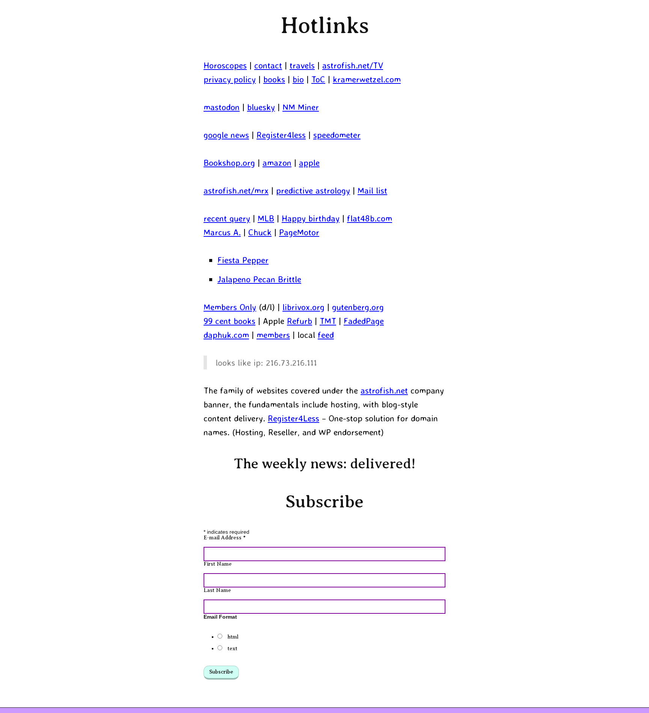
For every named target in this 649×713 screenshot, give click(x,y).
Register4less (281, 134)
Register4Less (293, 418)
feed (326, 334)
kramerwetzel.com (367, 79)
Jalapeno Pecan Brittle (259, 279)
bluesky (261, 106)
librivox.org (303, 306)
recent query (227, 218)
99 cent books (229, 320)
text (232, 648)
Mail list (372, 190)
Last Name (217, 590)
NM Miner (300, 106)
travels (302, 65)
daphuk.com (226, 334)
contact (268, 65)
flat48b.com (369, 218)
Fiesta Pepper (243, 259)
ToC (318, 79)
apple (309, 162)
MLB (266, 218)
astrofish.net (384, 390)
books (274, 79)
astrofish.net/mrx (236, 190)
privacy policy (230, 79)
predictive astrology (313, 190)
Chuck (260, 232)
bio (298, 79)
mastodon (222, 106)
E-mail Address (225, 537)
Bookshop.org (229, 162)
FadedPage (364, 320)
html (233, 637)
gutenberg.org (358, 306)
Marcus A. (222, 232)
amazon (277, 162)
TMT (328, 320)
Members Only (230, 306)
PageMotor (299, 232)
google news (226, 134)
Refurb (299, 320)
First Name (218, 564)
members (273, 334)
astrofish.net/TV (352, 65)
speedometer (337, 134)
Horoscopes (225, 65)
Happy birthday (311, 218)
